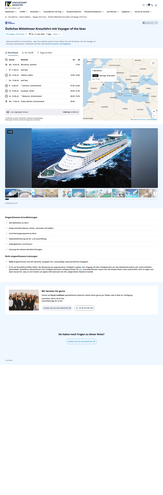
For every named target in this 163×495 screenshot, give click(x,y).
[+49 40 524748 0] (152, 5)
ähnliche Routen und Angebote (58, 44)
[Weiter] (155, 194)
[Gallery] (81, 158)
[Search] (143, 5)
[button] (103, 84)
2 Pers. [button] (55, 34)
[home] (6, 17)
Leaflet (134, 119)
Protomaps (141, 119)
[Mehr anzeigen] (16, 12)
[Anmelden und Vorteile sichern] (156, 5)
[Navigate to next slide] (153, 158)
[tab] (11, 53)
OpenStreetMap (152, 119)
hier (80, 269)
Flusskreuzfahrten (74, 12)
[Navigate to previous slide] (9, 158)
